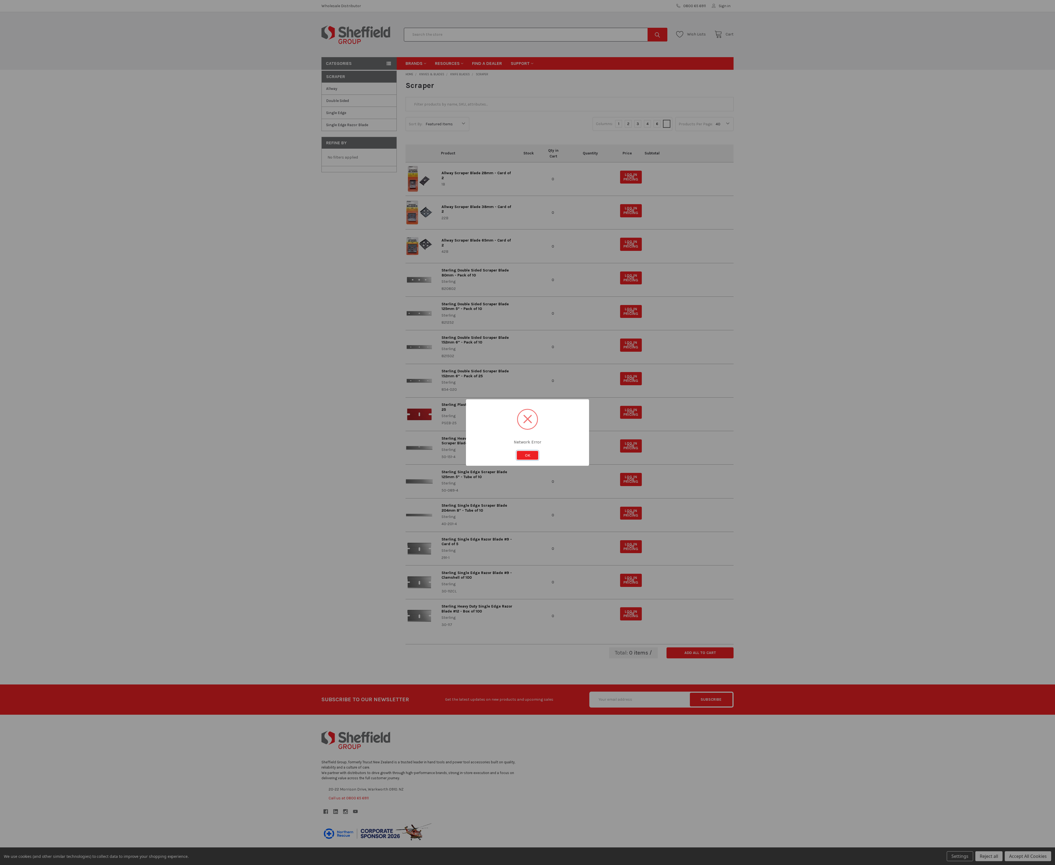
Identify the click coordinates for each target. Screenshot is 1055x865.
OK (527, 455)
